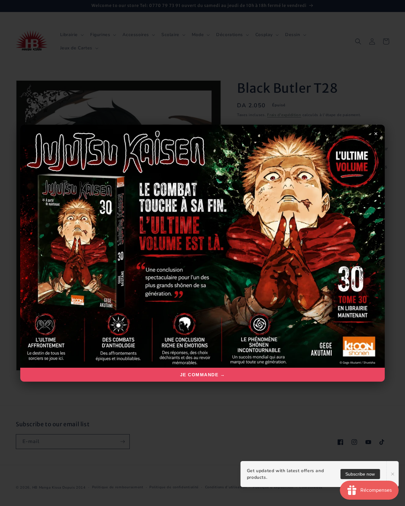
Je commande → (202, 374)
